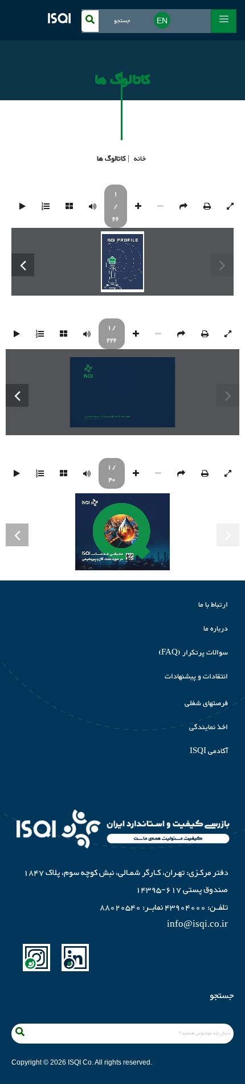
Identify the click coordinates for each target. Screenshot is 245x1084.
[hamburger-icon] (223, 21)
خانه (140, 159)
